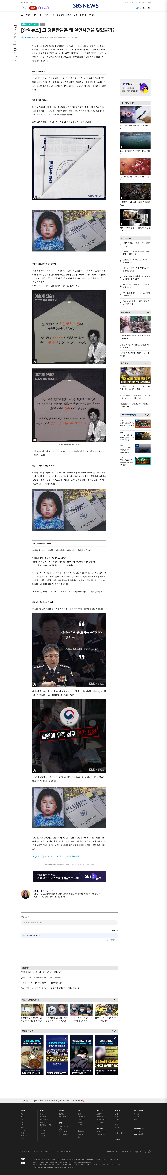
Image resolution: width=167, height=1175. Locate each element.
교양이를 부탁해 (100, 1119)
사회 (46, 15)
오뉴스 (42, 1128)
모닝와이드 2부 (44, 1122)
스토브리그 (99, 1122)
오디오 (60, 1122)
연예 (75, 15)
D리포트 (80, 1125)
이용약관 (55, 1151)
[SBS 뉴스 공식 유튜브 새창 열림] (136, 1151)
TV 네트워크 (24, 1136)
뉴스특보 (42, 1136)
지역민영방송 (126, 1152)
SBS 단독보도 (82, 1117)
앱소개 (117, 1128)
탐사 (79, 1137)
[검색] (144, 8)
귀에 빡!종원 (99, 1117)
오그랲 (121, 420)
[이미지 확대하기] (34, 198)
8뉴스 (28, 15)
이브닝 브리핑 (62, 1117)
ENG (126, 2)
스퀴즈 (136, 1122)
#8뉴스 (138, 8)
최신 (22, 1114)
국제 (52, 15)
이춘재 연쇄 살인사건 (29, 24)
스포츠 (68, 15)
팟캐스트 (136, 1117)
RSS (116, 1130)
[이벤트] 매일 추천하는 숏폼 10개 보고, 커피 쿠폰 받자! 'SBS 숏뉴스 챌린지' (58, 1100)
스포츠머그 (99, 1114)
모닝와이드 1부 (44, 1119)
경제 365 (80, 1122)
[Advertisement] (69, 953)
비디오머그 (99, 1110)
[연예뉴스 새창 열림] (135, 87)
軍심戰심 (61, 1114)
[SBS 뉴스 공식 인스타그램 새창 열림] (149, 1151)
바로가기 (117, 1110)
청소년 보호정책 (116, 1164)
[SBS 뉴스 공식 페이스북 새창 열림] (141, 1151)
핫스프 (121, 433)
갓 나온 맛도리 (100, 1132)
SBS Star (137, 1131)
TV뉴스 (92, 15)
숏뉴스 (117, 1122)
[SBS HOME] (149, 2)
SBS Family (112, 1152)
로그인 (133, 2)
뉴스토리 (42, 1133)
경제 (40, 15)
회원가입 (141, 2)
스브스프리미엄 (138, 1110)
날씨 (116, 1114)
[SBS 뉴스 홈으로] (85, 5)
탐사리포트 (81, 1130)
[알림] (149, 8)
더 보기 (113, 999)
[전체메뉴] (22, 14)
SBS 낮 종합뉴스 (63, 1134)
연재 (79, 1110)
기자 (116, 1125)
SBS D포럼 (137, 1133)
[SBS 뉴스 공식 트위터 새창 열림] (145, 1151)
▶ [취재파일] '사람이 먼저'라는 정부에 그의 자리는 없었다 (56, 856)
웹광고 (47, 1151)
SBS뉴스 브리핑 (63, 1132)
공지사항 (117, 1139)
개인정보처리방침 (66, 1151)
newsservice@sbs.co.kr (84, 1162)
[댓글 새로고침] (28, 917)
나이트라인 (43, 1130)
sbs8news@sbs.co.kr (87, 1159)
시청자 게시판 (119, 1133)
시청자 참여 (37, 1152)
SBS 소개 (25, 1152)
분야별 (23, 1110)
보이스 (60, 1129)
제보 (116, 1117)
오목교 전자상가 (100, 1134)
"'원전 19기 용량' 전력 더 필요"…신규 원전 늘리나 (49, 897)
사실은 (79, 1114)
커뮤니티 (136, 1119)
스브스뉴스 (99, 1127)
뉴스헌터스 (43, 1117)
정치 (34, 15)
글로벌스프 (123, 445)
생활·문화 (60, 15)
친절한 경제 (81, 1119)
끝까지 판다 (81, 1134)
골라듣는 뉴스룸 (63, 1126)
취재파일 (83, 15)
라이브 (117, 1119)
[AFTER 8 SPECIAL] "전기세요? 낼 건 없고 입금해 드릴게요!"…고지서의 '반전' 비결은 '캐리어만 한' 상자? (67, 894)
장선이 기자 (37, 891)
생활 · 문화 (24, 1128)
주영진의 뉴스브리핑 (45, 1125)
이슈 (22, 1138)
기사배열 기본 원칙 (104, 1164)
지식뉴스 (136, 1114)
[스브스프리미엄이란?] (137, 415)
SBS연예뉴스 (138, 1128)
